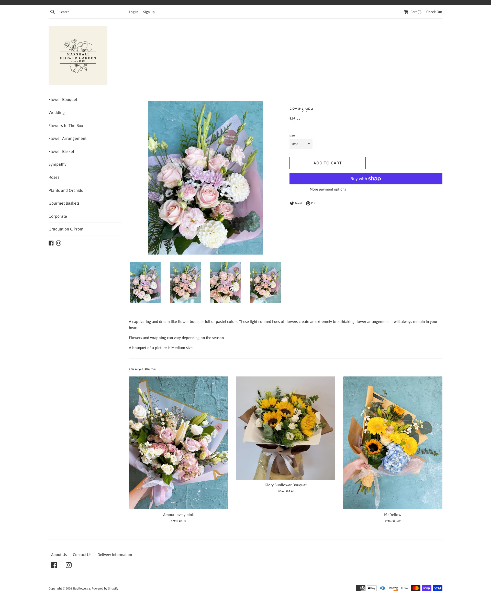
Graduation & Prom (66, 229)
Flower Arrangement (67, 138)
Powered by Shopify (105, 588)
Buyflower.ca (81, 588)
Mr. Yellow (392, 514)
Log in (133, 12)
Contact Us (82, 554)
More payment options (328, 189)
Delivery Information (114, 554)
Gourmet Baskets (64, 203)
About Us (59, 554)
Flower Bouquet (63, 99)
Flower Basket (61, 151)
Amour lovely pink (178, 514)
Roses (54, 177)
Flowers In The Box (66, 125)
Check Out (434, 12)
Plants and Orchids (66, 190)
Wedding (57, 112)
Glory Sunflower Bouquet (286, 485)
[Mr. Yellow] (392, 442)
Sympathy (57, 164)
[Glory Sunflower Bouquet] (286, 428)
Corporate (58, 216)
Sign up (149, 12)
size (292, 135)
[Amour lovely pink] (178, 442)
